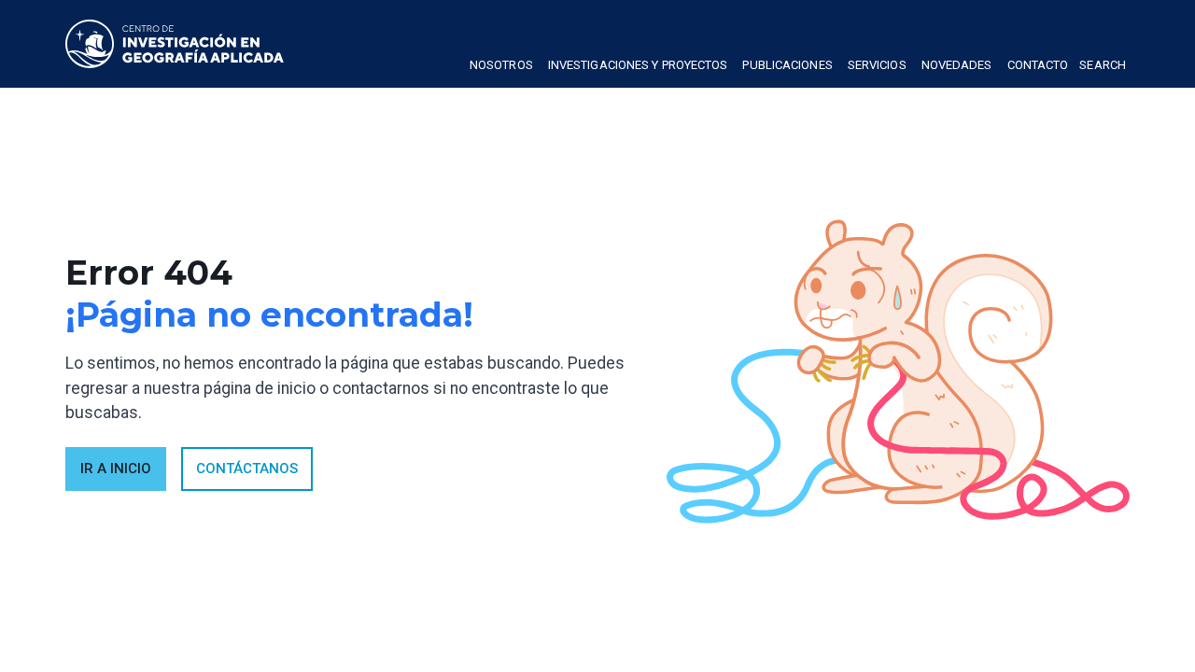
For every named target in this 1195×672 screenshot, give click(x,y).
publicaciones (787, 65)
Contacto (1038, 65)
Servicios (877, 65)
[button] (501, 67)
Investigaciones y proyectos (638, 65)
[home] (174, 44)
